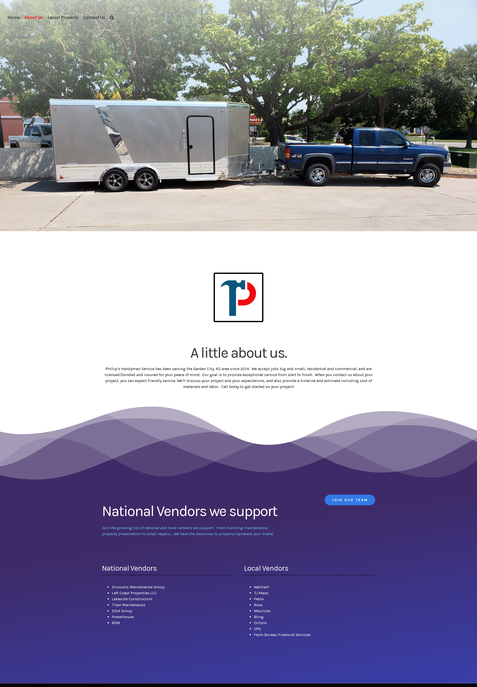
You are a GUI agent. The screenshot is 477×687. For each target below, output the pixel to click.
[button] (112, 17)
